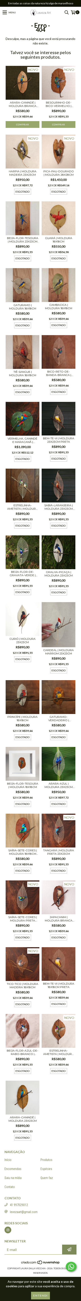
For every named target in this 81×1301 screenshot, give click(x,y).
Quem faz (46, 1178)
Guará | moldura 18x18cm (58, 239)
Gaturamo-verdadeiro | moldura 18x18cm (58, 718)
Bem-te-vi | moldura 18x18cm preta (58, 985)
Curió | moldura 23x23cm (22, 640)
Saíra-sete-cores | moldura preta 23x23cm (22, 918)
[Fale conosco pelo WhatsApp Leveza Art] (71, 1267)
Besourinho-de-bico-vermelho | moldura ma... (58, 104)
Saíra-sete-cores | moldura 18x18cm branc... (22, 852)
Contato (9, 1187)
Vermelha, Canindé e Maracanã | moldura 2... (22, 440)
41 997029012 (19, 1205)
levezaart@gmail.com (24, 1212)
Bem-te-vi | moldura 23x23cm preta (58, 440)
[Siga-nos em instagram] (7, 1230)
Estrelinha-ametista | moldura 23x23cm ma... (22, 507)
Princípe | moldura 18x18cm (22, 718)
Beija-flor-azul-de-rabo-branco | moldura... (22, 1052)
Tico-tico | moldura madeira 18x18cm (22, 985)
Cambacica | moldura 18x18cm (58, 306)
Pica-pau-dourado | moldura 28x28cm (58, 173)
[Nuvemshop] (40, 1263)
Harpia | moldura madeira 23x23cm (22, 173)
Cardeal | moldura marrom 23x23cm (58, 651)
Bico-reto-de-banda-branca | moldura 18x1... (58, 373)
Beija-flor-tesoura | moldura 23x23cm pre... (22, 239)
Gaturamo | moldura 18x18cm (22, 306)
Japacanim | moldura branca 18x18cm (58, 918)
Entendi (40, 1295)
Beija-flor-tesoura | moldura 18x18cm (22, 785)
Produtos (46, 1160)
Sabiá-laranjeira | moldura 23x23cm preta (58, 507)
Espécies (46, 1169)
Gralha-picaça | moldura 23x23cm (59, 573)
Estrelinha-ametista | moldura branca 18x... (58, 1052)
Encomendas (12, 1169)
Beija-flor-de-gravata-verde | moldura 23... (23, 573)
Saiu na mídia (13, 1178)
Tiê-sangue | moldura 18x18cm (22, 373)
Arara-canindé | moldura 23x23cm (23, 1119)
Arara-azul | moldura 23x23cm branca (59, 785)
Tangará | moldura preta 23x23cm (58, 852)
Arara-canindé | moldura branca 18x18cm (22, 104)
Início (7, 1160)
